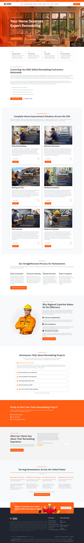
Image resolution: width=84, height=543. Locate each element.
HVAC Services (51, 527)
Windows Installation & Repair (53, 526)
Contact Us (72, 536)
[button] (66, 444)
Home (22, 4)
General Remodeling (28, 4)
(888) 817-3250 (48, 359)
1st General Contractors (21, 536)
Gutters (51, 4)
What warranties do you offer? (26, 385)
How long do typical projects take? (26, 380)
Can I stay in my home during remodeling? (28, 389)
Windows (44, 4)
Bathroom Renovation (52, 522)
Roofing (39, 4)
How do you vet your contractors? (26, 362)
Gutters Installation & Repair (53, 529)
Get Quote (56, 4)
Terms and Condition (65, 536)
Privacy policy (57, 536)
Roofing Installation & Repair (53, 524)
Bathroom (35, 4)
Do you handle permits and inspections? (28, 376)
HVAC (48, 4)
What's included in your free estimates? (28, 372)
